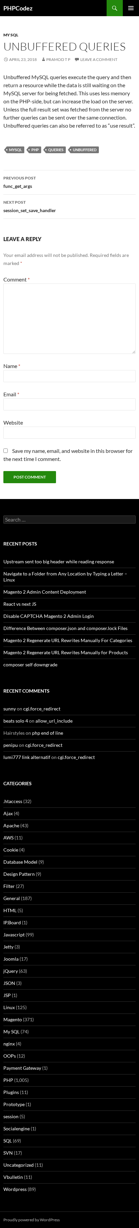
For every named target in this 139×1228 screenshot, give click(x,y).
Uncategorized (18, 1165)
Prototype (14, 1104)
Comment (16, 279)
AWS (8, 837)
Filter (9, 886)
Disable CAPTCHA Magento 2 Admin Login (48, 616)
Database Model (20, 862)
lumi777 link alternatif (26, 757)
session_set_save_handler (29, 206)
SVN (8, 1153)
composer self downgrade (30, 664)
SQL (7, 1140)
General (11, 898)
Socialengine (16, 1128)
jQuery (10, 971)
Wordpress (15, 1189)
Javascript (14, 934)
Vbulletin (13, 1177)
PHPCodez (17, 8)
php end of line (47, 733)
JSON (9, 983)
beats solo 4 (15, 721)
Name (11, 366)
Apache (11, 825)
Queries (55, 149)
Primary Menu (131, 8)
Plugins (11, 1092)
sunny (9, 708)
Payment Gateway (22, 1068)
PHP (35, 149)
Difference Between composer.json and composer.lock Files (65, 628)
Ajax (8, 813)
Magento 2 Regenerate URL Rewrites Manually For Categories (67, 640)
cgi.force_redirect (41, 708)
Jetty (8, 947)
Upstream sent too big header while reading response (58, 561)
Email (11, 394)
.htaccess (12, 801)
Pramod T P (58, 59)
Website (13, 422)
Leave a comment (98, 59)
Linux (9, 1007)
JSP (7, 995)
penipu (10, 745)
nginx (9, 1044)
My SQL (10, 34)
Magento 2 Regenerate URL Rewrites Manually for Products (65, 652)
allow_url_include (54, 721)
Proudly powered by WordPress (31, 1219)
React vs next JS (19, 604)
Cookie (10, 850)
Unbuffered (84, 149)
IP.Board (12, 922)
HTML (10, 910)
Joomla (11, 959)
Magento (12, 1019)
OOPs (9, 1056)
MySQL (15, 149)
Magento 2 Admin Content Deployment (44, 592)
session (11, 1116)
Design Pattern (19, 874)
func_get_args (19, 182)
